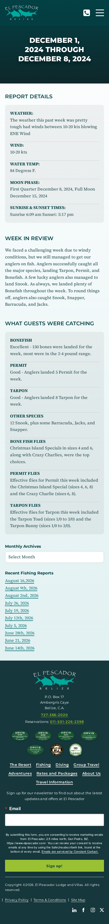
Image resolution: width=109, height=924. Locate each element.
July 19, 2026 (17, 610)
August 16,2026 (19, 580)
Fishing (43, 764)
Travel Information (54, 782)
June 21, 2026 (17, 640)
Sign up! (54, 866)
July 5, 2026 (16, 625)
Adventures (20, 773)
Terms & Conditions (50, 900)
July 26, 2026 (17, 603)
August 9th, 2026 (21, 588)
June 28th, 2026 (19, 633)
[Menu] (100, 13)
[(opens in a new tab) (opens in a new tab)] (75, 750)
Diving (62, 764)
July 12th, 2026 (19, 618)
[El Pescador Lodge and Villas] (21, 12)
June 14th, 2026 (19, 648)
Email (15, 808)
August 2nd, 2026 (21, 595)
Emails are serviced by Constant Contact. (70, 851)
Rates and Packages (57, 773)
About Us (91, 773)
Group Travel (86, 764)
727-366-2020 (86, 13)
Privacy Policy (17, 900)
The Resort (20, 764)
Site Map (78, 900)
